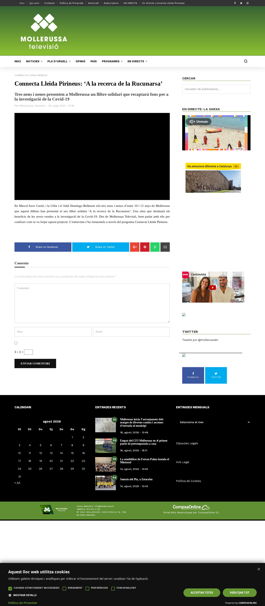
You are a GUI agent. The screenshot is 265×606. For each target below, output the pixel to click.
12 (40, 453)
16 (83, 453)
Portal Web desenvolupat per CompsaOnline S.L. (191, 512)
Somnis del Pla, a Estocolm (136, 479)
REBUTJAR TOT (239, 592)
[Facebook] (235, 3)
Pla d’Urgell (57, 61)
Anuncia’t (93, 3)
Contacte (49, 3)
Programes (110, 61)
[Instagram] (247, 3)
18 (29, 460)
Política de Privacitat (71, 3)
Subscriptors (111, 3)
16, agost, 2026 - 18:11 (133, 450)
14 (61, 453)
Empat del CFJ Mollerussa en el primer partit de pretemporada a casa (143, 442)
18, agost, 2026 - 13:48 (134, 432)
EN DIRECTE (130, 3)
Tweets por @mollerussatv (200, 339)
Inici (22, 3)
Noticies (32, 61)
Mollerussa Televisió (32, 105)
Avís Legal (182, 462)
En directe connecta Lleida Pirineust (163, 3)
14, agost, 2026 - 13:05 (134, 469)
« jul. (17, 482)
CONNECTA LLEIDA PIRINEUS (30, 75)
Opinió (80, 61)
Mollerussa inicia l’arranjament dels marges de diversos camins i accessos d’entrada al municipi (141, 422)
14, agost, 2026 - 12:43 (134, 486)
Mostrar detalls (25, 595)
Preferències (99, 587)
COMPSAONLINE (247, 602)
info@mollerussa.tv (104, 506)
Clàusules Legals (187, 443)
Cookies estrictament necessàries (36, 587)
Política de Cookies (188, 481)
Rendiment (75, 587)
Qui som (34, 3)
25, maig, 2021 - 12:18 (61, 105)
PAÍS (93, 61)
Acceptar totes (202, 592)
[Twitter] (241, 3)
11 (30, 453)
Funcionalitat (126, 587)
